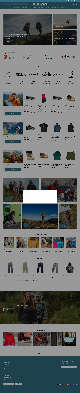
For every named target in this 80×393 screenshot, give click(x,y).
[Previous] (5, 339)
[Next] (75, 339)
